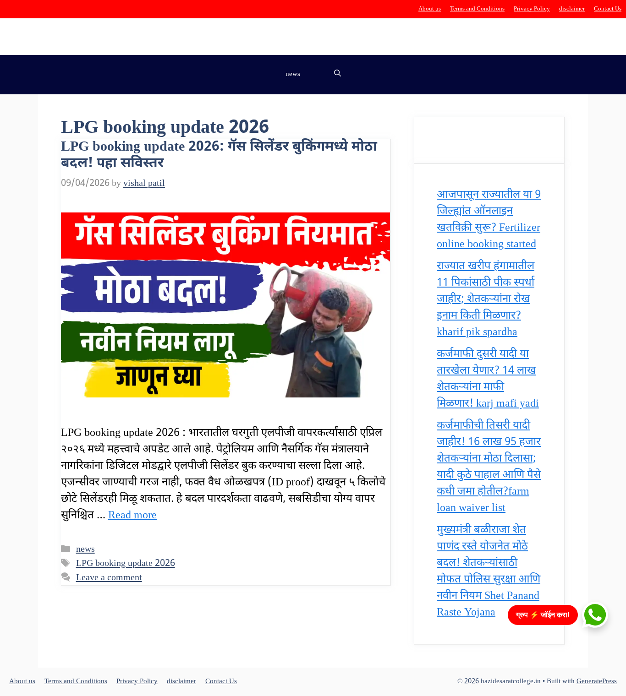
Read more (132, 515)
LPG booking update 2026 (125, 564)
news (293, 74)
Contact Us (607, 9)
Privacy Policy (532, 9)
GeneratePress (597, 681)
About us (429, 9)
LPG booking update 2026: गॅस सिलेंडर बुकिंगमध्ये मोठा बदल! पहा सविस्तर (219, 155)
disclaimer (572, 9)
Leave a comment (109, 578)
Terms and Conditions (477, 9)
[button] (337, 74)
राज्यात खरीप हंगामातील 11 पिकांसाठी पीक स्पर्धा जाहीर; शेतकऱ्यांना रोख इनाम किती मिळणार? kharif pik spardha (485, 299)
